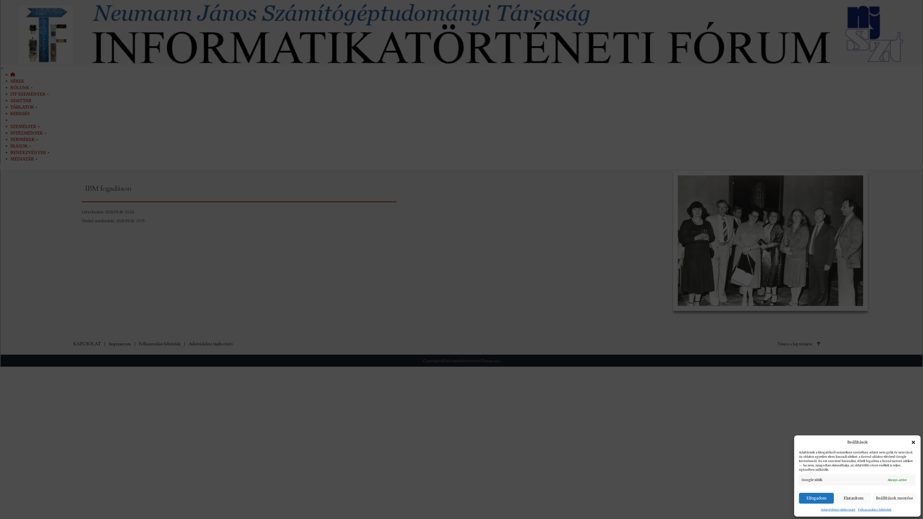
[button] (913, 442)
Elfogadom (816, 498)
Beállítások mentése (894, 498)
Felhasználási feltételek (875, 510)
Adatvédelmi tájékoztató (838, 510)
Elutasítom (853, 498)
